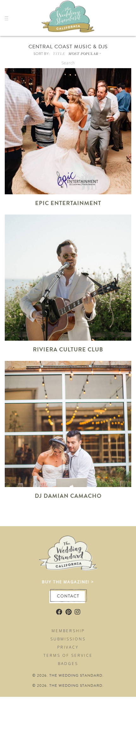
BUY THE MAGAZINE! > (68, 582)
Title (59, 53)
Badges (68, 663)
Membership (68, 630)
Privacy (68, 647)
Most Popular (83, 53)
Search (68, 63)
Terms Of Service (68, 655)
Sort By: (42, 54)
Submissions (68, 639)
